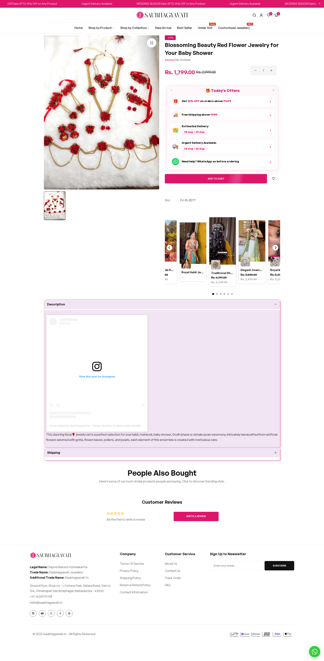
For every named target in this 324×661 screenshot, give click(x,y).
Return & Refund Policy (135, 585)
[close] (319, 4)
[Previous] (169, 248)
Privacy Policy (129, 570)
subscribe (279, 565)
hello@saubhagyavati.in (46, 602)
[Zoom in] (151, 43)
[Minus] (255, 70)
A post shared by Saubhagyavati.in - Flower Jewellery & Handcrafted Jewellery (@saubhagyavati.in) (108, 425)
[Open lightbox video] (222, 252)
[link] (79, 27)
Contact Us (172, 570)
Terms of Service (132, 563)
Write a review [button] (196, 516)
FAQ (167, 585)
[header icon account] (261, 15)
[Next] (275, 248)
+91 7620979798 (41, 596)
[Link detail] (33, 613)
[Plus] (271, 70)
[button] (170, 60)
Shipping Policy (130, 578)
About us (171, 563)
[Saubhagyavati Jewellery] (162, 15)
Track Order (173, 578)
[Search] (254, 15)
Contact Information (134, 592)
